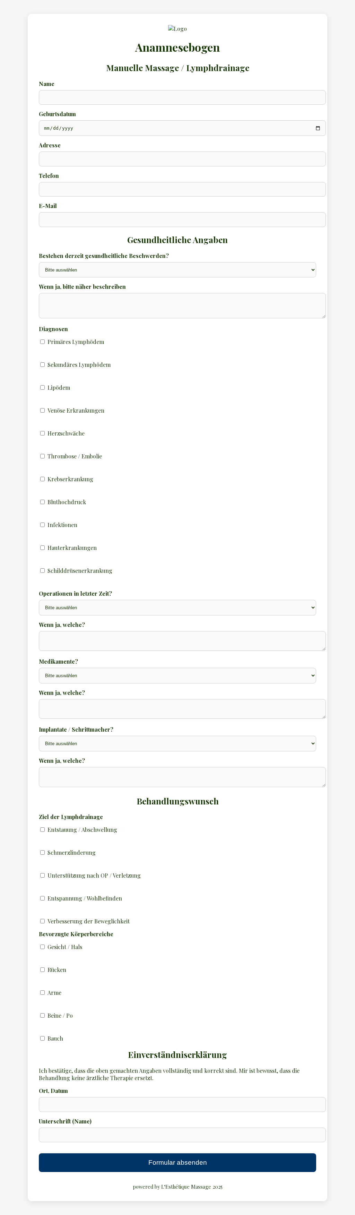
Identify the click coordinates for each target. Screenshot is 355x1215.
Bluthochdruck (66, 502)
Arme (54, 992)
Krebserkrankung (70, 479)
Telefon (49, 175)
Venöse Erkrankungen (75, 410)
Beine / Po (60, 1015)
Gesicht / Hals (64, 946)
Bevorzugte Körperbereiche (76, 934)
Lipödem (58, 387)
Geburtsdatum (57, 114)
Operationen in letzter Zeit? (75, 593)
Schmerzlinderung (71, 852)
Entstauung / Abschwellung (82, 829)
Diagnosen (53, 329)
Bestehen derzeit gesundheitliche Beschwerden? (104, 255)
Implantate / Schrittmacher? (76, 729)
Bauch (55, 1038)
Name (46, 83)
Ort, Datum (53, 1090)
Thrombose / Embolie (74, 456)
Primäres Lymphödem (75, 341)
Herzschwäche (66, 433)
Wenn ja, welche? (62, 624)
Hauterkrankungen (72, 547)
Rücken (56, 969)
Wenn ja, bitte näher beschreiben (82, 286)
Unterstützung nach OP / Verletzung (94, 875)
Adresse (50, 145)
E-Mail (48, 205)
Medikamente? (58, 661)
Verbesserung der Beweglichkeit (88, 921)
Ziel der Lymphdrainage (71, 816)
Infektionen (62, 524)
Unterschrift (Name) (65, 1121)
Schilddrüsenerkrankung (79, 570)
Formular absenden (177, 1162)
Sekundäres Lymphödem (79, 364)
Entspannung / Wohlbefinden (84, 898)
